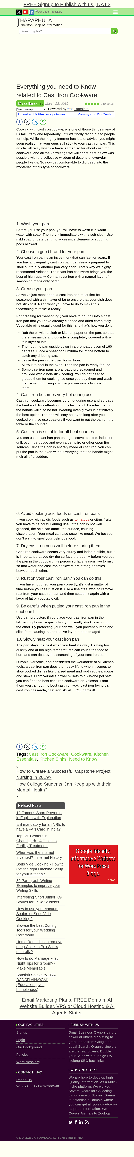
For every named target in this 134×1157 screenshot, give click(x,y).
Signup (21, 1032)
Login (20, 1040)
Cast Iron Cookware (48, 754)
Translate (81, 109)
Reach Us (24, 1080)
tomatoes (82, 519)
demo (111, 880)
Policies (22, 1054)
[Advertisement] (67, 59)
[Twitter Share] (27, 122)
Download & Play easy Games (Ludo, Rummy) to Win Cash (64, 114)
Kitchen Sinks (53, 759)
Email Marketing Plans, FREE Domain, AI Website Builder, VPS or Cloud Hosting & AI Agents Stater (67, 1006)
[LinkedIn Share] (35, 122)
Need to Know (83, 759)
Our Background (29, 1047)
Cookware (81, 754)
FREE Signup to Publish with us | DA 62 (67, 4)
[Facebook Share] (19, 122)
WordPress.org (28, 1062)
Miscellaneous (30, 103)
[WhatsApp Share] (43, 122)
